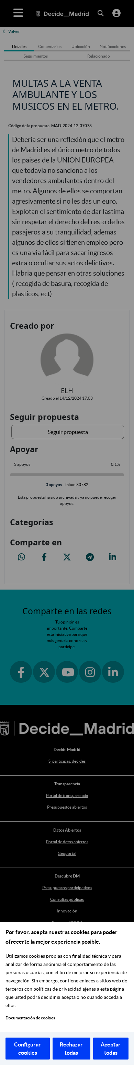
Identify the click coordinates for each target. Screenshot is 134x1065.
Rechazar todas (71, 1048)
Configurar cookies (27, 1048)
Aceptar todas (111, 1048)
